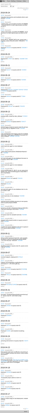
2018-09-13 (5, 111)
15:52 (2, 292)
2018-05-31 (5, 290)
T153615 (24, 116)
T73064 (23, 96)
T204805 (23, 79)
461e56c (8, 183)
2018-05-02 (5, 320)
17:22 (2, 236)
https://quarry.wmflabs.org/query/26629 (14, 360)
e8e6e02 (8, 96)
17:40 (2, 94)
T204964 (23, 70)
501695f (8, 269)
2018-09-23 (5, 54)
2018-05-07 (5, 301)
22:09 (2, 114)
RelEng (13, 1)
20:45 (2, 187)
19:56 (2, 267)
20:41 (2, 199)
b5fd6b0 (7, 405)
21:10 (2, 163)
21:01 (2, 182)
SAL (3, 1)
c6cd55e (8, 383)
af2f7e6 (8, 325)
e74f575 (10, 58)
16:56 (2, 57)
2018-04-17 (5, 394)
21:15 (2, 150)
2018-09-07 (5, 252)
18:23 (2, 323)
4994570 (8, 79)
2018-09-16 (5, 101)
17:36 (2, 387)
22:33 (2, 15)
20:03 (2, 213)
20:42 (2, 194)
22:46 (2, 358)
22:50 (2, 350)
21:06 (2, 255)
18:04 (2, 329)
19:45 (2, 225)
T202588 (21, 58)
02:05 (2, 313)
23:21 (2, 370)
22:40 (2, 304)
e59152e (10, 89)
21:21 (2, 144)
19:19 (2, 125)
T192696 (15, 89)
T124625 (14, 284)
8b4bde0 (8, 121)
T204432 (20, 89)
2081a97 (10, 106)
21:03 (2, 176)
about (25, 411)
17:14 (2, 244)
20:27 (2, 206)
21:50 (2, 30)
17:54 (2, 38)
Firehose (19, 1)
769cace (8, 274)
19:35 (2, 381)
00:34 (2, 403)
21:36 (2, 339)
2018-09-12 (5, 141)
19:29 (2, 68)
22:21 (2, 376)
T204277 (23, 121)
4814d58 (8, 284)
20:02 (2, 218)
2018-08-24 (5, 280)
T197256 (16, 136)
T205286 (7, 18)
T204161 (20, 178)
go (13, 6)
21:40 (2, 120)
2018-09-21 (5, 65)
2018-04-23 (5, 347)
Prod (8, 1)
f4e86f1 (8, 331)
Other (24, 1)
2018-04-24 (5, 336)
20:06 (2, 88)
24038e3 (8, 305)
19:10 (2, 132)
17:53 (2, 46)
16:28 (2, 104)
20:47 (2, 260)
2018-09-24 (5, 12)
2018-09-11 (5, 233)
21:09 (2, 168)
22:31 (2, 22)
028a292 (8, 47)
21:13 (2, 156)
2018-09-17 (5, 85)
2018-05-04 (5, 311)
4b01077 (8, 70)
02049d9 (8, 372)
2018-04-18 (5, 367)
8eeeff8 (8, 388)
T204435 (22, 106)
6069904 (8, 315)
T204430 (4, 91)
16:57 (2, 78)
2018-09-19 (5, 75)
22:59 (2, 396)
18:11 (2, 273)
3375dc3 (20, 257)
